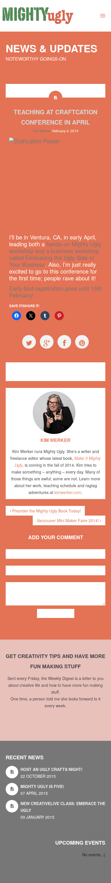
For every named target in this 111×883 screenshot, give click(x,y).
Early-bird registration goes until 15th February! (55, 291)
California (48, 368)
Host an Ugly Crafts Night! (51, 769)
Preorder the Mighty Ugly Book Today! (46, 511)
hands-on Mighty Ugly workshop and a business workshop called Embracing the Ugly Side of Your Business (55, 254)
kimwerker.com (67, 492)
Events (28, 368)
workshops (84, 368)
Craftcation (65, 368)
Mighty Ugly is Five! (42, 786)
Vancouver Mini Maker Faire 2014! (68, 520)
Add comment (55, 613)
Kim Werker (42, 130)
